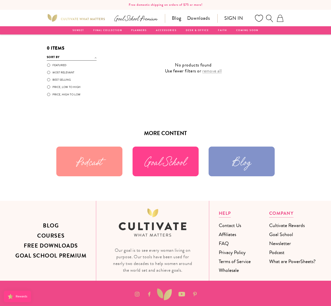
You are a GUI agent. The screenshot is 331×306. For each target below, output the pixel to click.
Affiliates (227, 234)
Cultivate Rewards (287, 225)
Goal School (165, 161)
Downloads (198, 18)
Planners (139, 30)
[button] (269, 18)
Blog (176, 18)
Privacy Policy (232, 252)
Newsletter (280, 243)
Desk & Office (197, 30)
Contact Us (230, 225)
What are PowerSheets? (292, 261)
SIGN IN (233, 18)
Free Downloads (51, 246)
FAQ (224, 243)
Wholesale (229, 270)
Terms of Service (235, 261)
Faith (222, 30)
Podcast (89, 161)
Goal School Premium (50, 256)
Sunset (78, 30)
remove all (212, 71)
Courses (51, 236)
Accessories (166, 30)
